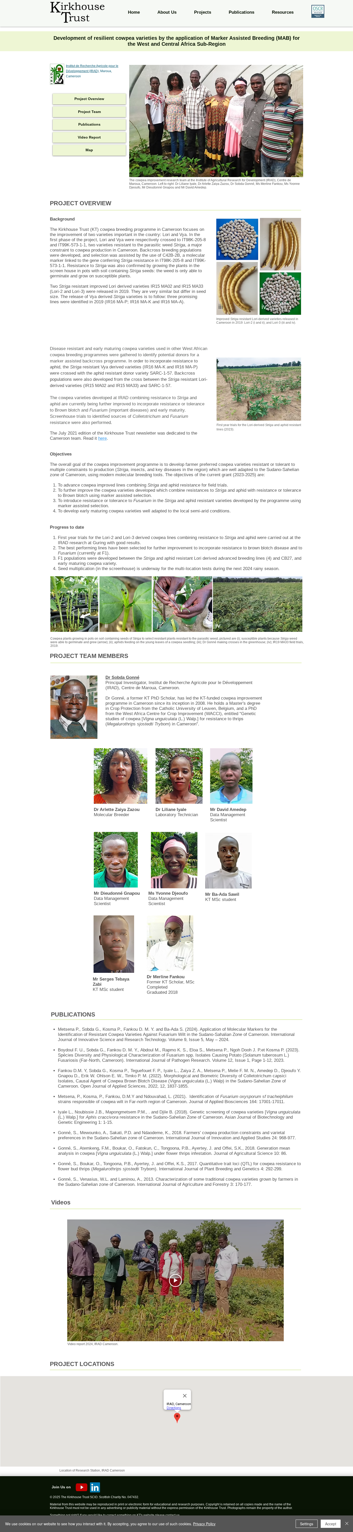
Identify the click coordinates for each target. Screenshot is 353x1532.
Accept (330, 1523)
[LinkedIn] (95, 1487)
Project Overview (89, 99)
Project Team (89, 112)
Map (89, 150)
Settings (306, 1523)
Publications (89, 124)
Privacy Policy (204, 1523)
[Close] (347, 1524)
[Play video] (175, 1280)
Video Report (89, 137)
